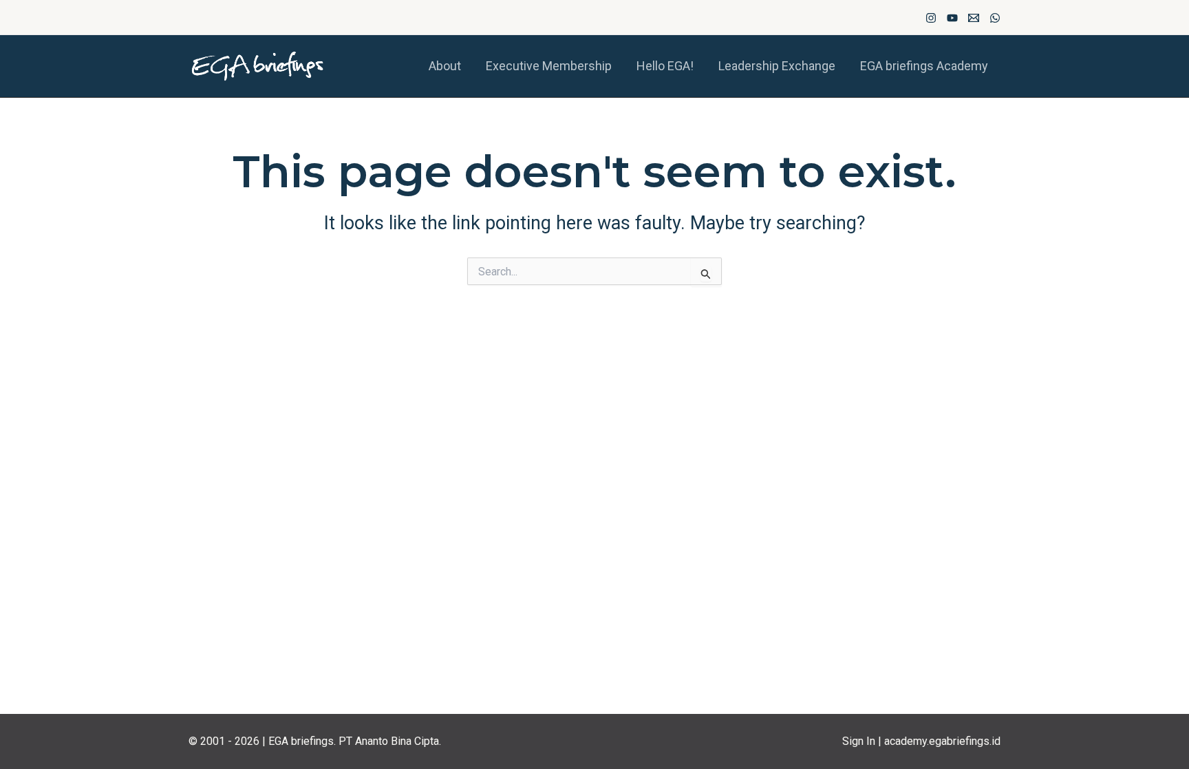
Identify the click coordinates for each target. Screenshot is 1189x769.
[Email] (973, 17)
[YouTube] (952, 17)
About (445, 66)
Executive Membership (549, 66)
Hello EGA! (665, 66)
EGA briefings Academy (924, 66)
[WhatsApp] (994, 17)
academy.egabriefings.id (942, 741)
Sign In (858, 741)
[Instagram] (930, 17)
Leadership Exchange (776, 66)
